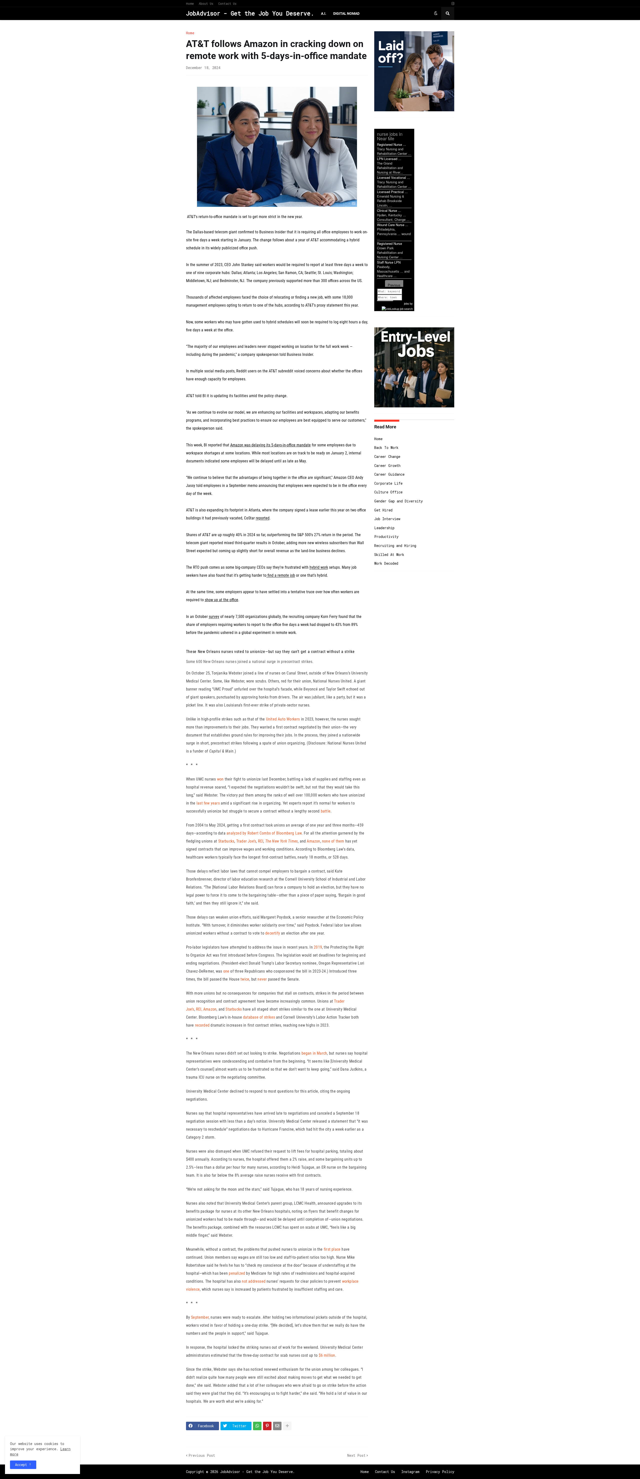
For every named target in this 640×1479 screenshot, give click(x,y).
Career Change (387, 456)
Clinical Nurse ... (389, 210)
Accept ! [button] (23, 1464)
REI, (199, 1009)
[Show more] (287, 1426)
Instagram (410, 1471)
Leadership (384, 527)
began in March (314, 1053)
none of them (333, 841)
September (200, 1317)
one (226, 971)
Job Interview (387, 518)
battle (325, 811)
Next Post (356, 1455)
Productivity (386, 536)
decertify (272, 933)
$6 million (327, 1355)
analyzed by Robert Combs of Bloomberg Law (264, 833)
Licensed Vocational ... (393, 177)
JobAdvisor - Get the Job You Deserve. (250, 13)
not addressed (254, 1281)
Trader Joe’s (246, 841)
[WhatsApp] (257, 1426)
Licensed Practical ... (392, 191)
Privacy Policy (440, 1471)
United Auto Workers (283, 719)
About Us (206, 4)
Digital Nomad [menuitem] (346, 14)
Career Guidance (389, 474)
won (220, 779)
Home (190, 4)
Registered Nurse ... (391, 144)
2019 (318, 947)
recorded (202, 1025)
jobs (406, 303)
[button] (435, 13)
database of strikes (259, 1017)
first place (332, 1249)
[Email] (277, 1426)
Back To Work (386, 447)
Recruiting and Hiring (395, 545)
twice (244, 979)
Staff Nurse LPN (388, 262)
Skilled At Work (389, 554)
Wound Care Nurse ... (392, 224)
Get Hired (383, 510)
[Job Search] (397, 308)
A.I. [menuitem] (323, 14)
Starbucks (226, 841)
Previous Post (201, 1455)
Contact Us (227, 4)
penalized (237, 1273)
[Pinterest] (267, 1426)
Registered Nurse (389, 243)
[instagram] (453, 3)
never (262, 979)
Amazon (313, 841)
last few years (208, 803)
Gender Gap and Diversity (398, 501)
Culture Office (388, 492)
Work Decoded (386, 563)
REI (261, 841)
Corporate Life (388, 483)
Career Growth (387, 465)
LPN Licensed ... (389, 158)
